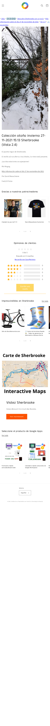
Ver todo (45, 301)
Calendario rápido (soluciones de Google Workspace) (35, 467)
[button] (2, 5)
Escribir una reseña (25, 287)
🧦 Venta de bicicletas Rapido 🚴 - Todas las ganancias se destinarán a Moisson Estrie (34, 333)
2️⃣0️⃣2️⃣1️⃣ (11, 19)
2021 (3, 19)
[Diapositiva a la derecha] (30, 231)
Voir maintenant (16, 416)
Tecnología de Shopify (37, 501)
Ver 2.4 (43, 22)
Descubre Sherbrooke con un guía (30, 19)
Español (23, 493)
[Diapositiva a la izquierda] (19, 231)
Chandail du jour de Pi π (9, 222)
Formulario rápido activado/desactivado (9, 467)
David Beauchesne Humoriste (34, 222)
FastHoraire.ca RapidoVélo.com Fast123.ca (21, 501)
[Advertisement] (25, 616)
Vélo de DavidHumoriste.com (11, 331)
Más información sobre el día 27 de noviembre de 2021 (23, 171)
